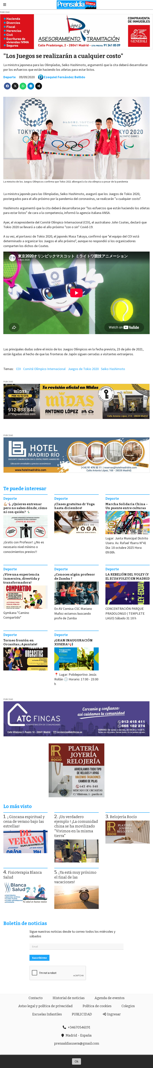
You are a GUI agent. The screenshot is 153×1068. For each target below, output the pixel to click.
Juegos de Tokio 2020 (83, 369)
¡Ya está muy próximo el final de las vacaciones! (75, 877)
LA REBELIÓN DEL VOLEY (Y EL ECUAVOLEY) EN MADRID (127, 576)
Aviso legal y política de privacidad (45, 1006)
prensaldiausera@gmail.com (76, 1043)
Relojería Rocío (123, 817)
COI (18, 369)
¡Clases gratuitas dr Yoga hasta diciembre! (74, 506)
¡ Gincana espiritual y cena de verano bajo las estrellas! (24, 822)
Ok (77, 1061)
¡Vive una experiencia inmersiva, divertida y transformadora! (21, 579)
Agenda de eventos (109, 998)
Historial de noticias (69, 998)
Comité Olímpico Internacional (44, 369)
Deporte (9, 77)
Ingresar (113, 1014)
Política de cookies (97, 1006)
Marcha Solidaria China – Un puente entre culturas (126, 506)
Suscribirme (39, 957)
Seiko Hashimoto (113, 369)
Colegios (128, 1006)
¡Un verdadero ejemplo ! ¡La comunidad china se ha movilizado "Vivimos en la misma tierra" (76, 826)
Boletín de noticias (25, 923)
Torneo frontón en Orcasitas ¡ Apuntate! (20, 642)
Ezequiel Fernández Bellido (64, 77)
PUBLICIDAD (82, 1014)
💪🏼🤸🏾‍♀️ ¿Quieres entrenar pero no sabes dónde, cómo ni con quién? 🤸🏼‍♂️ (25, 508)
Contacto (36, 998)
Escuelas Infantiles (47, 1014)
